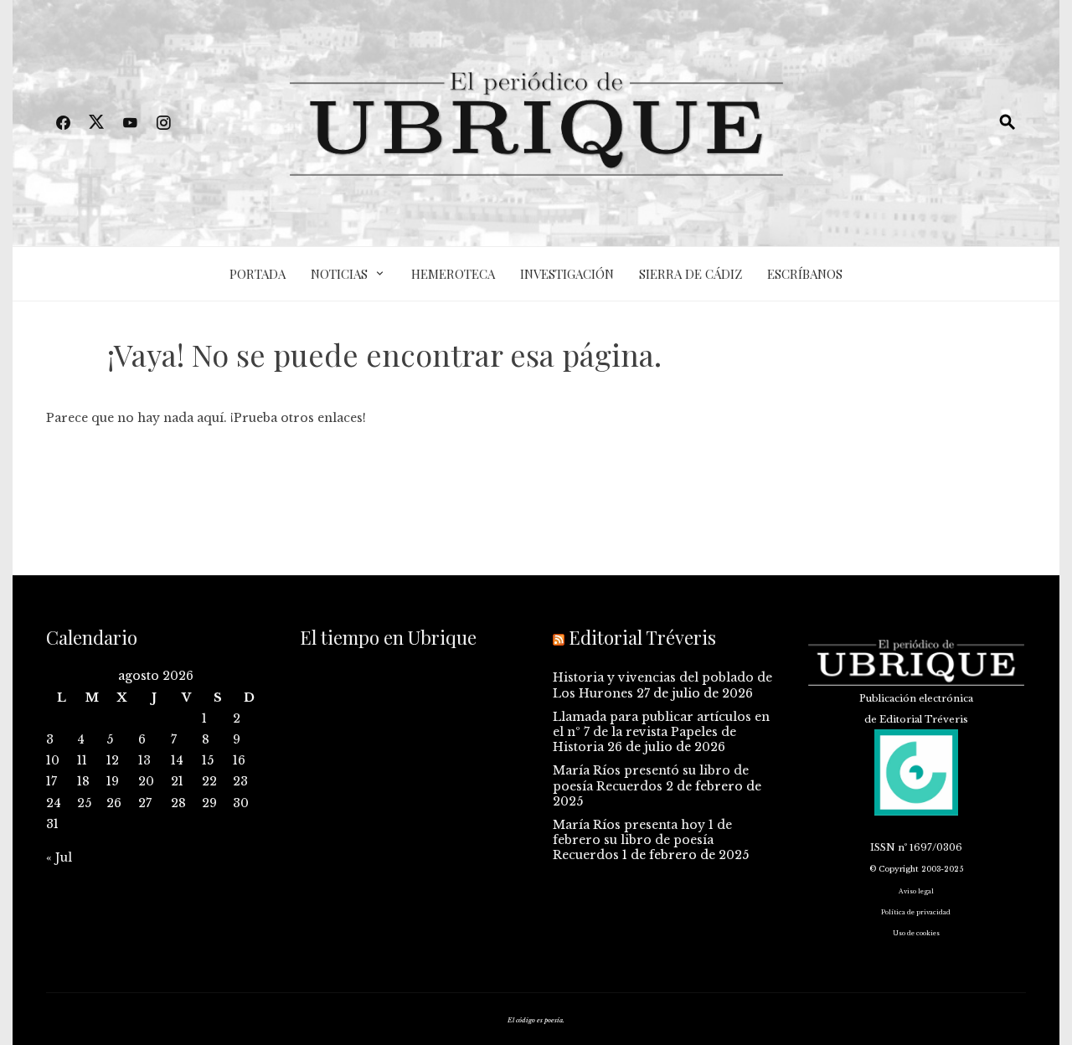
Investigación (567, 273)
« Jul (59, 857)
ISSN (882, 847)
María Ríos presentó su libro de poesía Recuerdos (651, 778)
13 (144, 760)
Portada (257, 273)
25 (84, 803)
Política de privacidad (916, 912)
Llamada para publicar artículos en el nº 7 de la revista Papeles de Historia (661, 731)
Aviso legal (916, 891)
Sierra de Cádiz (690, 273)
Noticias (339, 273)
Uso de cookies (916, 933)
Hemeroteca (453, 273)
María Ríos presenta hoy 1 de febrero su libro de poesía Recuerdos (642, 839)
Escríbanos (805, 273)
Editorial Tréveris (642, 637)
